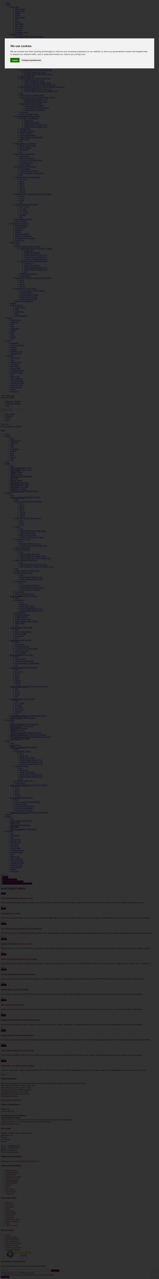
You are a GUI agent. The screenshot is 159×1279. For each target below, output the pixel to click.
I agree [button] (15, 60)
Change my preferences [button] (31, 60)
